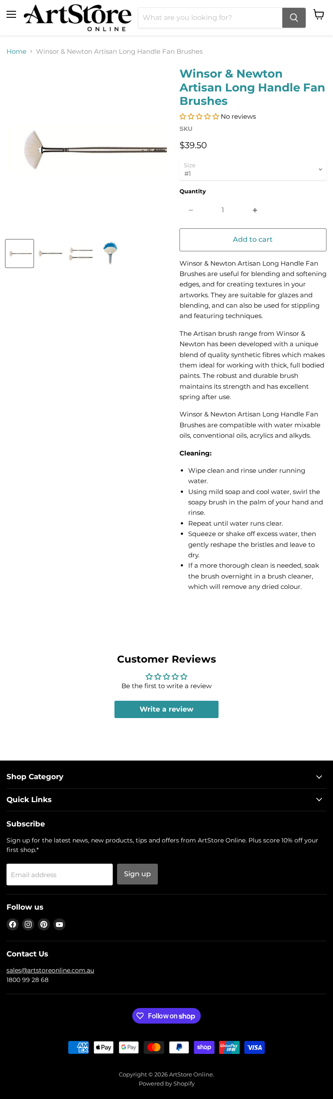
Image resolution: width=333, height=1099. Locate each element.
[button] (200, 116)
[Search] (294, 18)
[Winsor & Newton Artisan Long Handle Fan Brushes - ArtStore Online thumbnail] (19, 253)
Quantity (193, 191)
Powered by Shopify (167, 1083)
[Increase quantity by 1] (255, 210)
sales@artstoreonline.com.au (50, 970)
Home (16, 51)
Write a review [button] (166, 709)
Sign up (137, 874)
